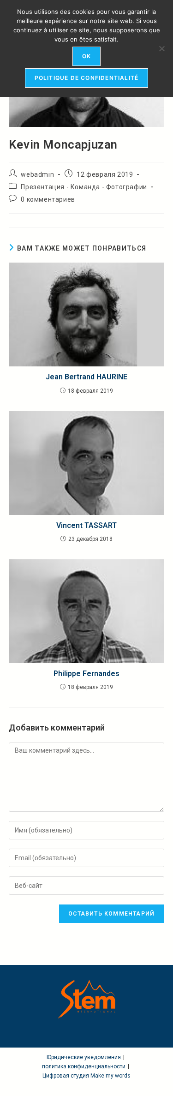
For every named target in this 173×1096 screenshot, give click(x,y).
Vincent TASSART (86, 525)
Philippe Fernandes (86, 673)
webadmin (37, 174)
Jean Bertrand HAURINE (86, 376)
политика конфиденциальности (83, 1066)
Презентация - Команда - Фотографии (84, 187)
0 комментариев (48, 199)
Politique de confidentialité (87, 77)
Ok (86, 56)
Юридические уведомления (84, 1057)
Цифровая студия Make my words (86, 1075)
